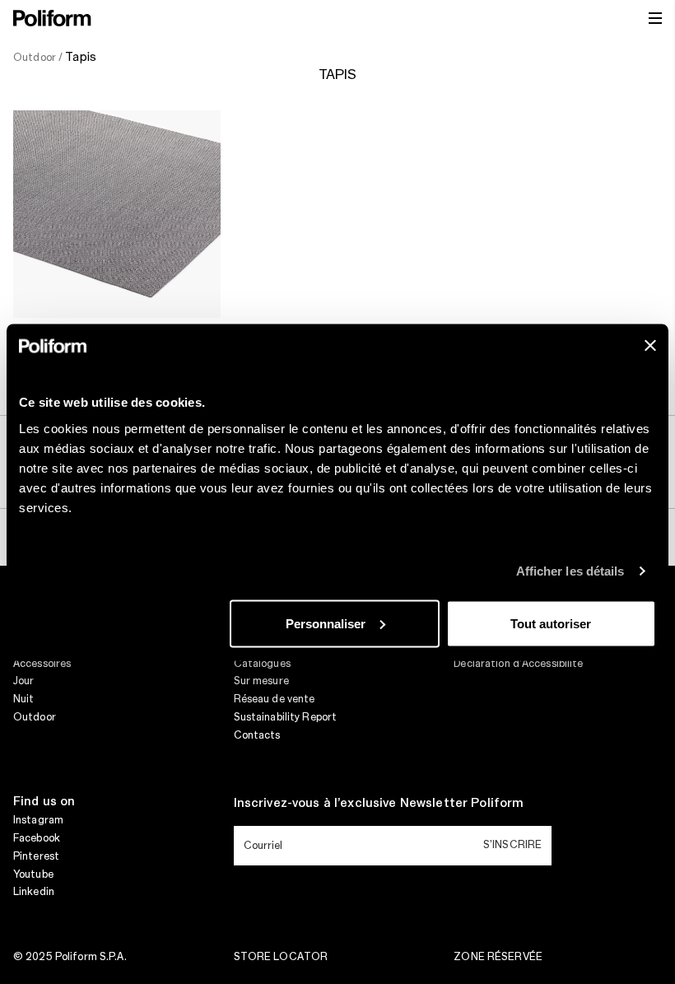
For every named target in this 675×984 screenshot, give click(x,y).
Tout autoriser (550, 623)
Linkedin (33, 892)
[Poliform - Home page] (52, 18)
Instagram (38, 820)
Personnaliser (325, 623)
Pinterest (36, 856)
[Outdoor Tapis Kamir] (117, 214)
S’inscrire (512, 845)
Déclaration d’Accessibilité (518, 664)
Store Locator (281, 957)
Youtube (33, 874)
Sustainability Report (286, 717)
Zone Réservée (498, 957)
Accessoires (42, 664)
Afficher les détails (570, 571)
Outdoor (34, 717)
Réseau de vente (274, 699)
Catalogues (262, 664)
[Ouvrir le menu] (655, 18)
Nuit (23, 699)
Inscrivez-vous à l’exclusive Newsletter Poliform (379, 803)
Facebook (36, 838)
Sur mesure (261, 681)
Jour (23, 681)
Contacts (257, 735)
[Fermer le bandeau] (650, 345)
